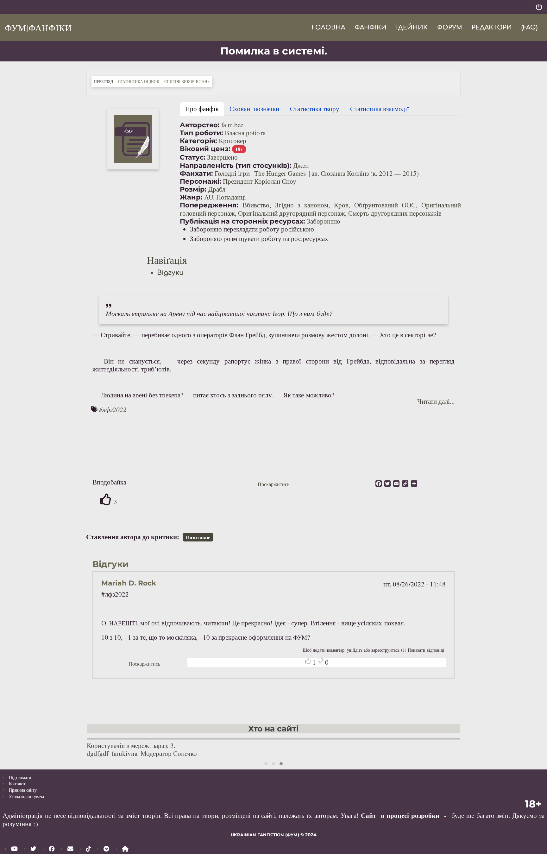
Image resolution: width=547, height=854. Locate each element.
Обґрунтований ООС (385, 204)
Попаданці (231, 197)
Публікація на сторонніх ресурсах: (242, 221)
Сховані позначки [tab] (254, 108)
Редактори (492, 27)
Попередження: (209, 205)
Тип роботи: (201, 133)
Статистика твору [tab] (314, 108)
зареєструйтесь (385, 650)
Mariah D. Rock (128, 583)
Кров (341, 204)
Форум (449, 27)
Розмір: (193, 189)
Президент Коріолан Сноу (259, 181)
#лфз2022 (113, 409)
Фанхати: (196, 173)
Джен (301, 165)
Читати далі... (436, 401)
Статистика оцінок (138, 81)
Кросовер (232, 140)
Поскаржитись (273, 484)
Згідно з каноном (302, 204)
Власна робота (245, 132)
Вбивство (255, 204)
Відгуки (170, 272)
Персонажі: (200, 181)
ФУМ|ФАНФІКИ (38, 28)
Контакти (18, 784)
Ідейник (412, 27)
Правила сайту (23, 790)
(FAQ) (529, 27)
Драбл (216, 189)
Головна (328, 27)
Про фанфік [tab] (202, 108)
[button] (133, 139)
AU (208, 197)
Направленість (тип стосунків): (236, 165)
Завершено (222, 157)
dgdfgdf (98, 753)
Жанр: (191, 197)
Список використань (187, 81)
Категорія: (198, 141)
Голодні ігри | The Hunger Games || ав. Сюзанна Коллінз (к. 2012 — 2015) (317, 173)
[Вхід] (539, 7)
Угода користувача (26, 796)
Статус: (192, 157)
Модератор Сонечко (169, 753)
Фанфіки (371, 27)
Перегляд (105, 81)
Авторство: (200, 125)
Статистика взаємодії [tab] (379, 108)
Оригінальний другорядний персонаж (291, 213)
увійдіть (354, 650)
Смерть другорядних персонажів (395, 213)
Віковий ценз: (205, 149)
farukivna (124, 753)
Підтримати (20, 777)
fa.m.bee (232, 124)
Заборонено (323, 221)
